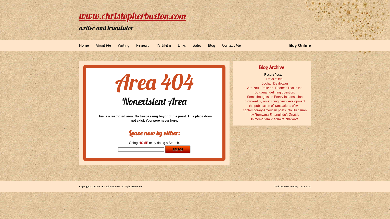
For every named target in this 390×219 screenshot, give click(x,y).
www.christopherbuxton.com (132, 16)
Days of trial (274, 79)
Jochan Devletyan (275, 83)
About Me (103, 45)
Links (182, 45)
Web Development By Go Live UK (292, 186)
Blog (211, 45)
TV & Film (163, 45)
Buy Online (300, 45)
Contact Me (231, 45)
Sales (197, 45)
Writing (123, 45)
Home (84, 45)
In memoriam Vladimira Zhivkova (274, 119)
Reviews (142, 45)
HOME (143, 143)
